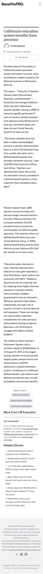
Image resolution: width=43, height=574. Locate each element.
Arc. (17, 565)
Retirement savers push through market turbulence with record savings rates (21, 502)
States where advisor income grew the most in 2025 (20, 460)
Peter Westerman (18, 46)
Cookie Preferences (30, 568)
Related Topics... (20, 390)
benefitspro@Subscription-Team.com (25, 550)
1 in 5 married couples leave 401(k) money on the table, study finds (21, 469)
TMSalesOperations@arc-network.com (19, 434)
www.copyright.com (30, 429)
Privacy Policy (17, 568)
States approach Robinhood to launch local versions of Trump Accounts (21, 491)
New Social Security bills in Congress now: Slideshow (19, 452)
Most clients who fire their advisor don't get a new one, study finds (21, 480)
